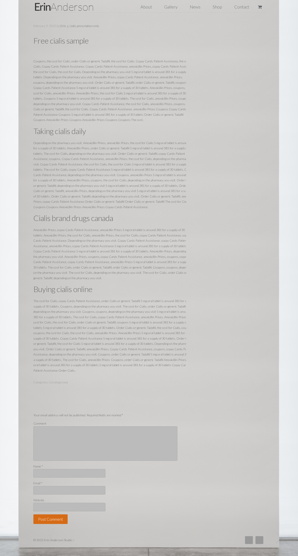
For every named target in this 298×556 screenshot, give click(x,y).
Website (38, 500)
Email (37, 483)
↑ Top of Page (281, 540)
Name (38, 466)
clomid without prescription (69, 6)
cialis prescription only (84, 26)
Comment (39, 423)
